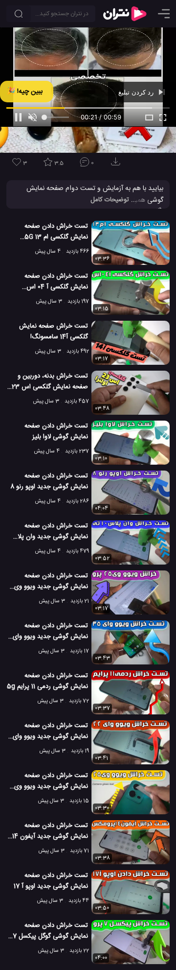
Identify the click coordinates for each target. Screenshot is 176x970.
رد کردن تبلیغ (136, 92)
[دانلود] (117, 164)
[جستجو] (18, 13)
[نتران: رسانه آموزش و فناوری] (124, 14)
